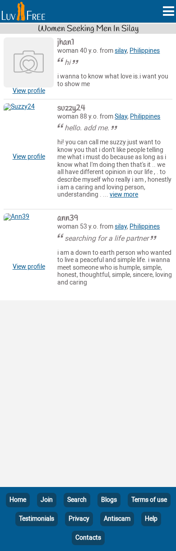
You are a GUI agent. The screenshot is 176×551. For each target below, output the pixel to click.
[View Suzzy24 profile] (29, 128)
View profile (29, 91)
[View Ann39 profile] (29, 238)
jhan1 (65, 42)
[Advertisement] (88, 395)
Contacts (88, 538)
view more (124, 194)
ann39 (68, 218)
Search (77, 500)
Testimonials (36, 519)
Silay (121, 116)
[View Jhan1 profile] (29, 62)
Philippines (145, 51)
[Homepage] (23, 11)
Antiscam (117, 519)
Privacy (79, 519)
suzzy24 (71, 108)
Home (17, 500)
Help (151, 519)
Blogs (109, 500)
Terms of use (149, 500)
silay (121, 51)
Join (47, 500)
